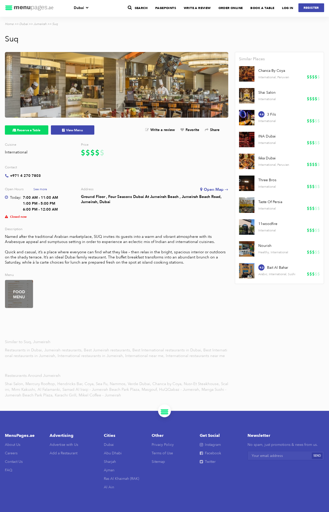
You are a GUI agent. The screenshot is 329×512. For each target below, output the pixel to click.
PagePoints (165, 8)
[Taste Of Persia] (246, 205)
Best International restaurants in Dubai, (167, 350)
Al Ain (109, 487)
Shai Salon (267, 92)
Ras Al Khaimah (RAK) (121, 478)
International (16, 152)
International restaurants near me (195, 355)
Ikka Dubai (267, 158)
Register (311, 8)
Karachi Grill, (66, 395)
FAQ (8, 470)
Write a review (162, 129)
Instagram (213, 444)
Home (9, 24)
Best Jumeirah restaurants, (108, 350)
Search (141, 8)
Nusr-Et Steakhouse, (202, 383)
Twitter (210, 461)
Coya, (90, 383)
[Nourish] (246, 249)
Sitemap (158, 461)
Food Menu (19, 294)
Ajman (109, 470)
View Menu (74, 130)
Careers (11, 453)
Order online (230, 8)
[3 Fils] (246, 117)
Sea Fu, (102, 383)
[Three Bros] (246, 183)
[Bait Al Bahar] (246, 271)
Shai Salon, (14, 383)
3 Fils (271, 114)
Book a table (262, 8)
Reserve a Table (28, 130)
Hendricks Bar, (70, 383)
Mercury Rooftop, (40, 383)
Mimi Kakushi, (24, 389)
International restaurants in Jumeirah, (91, 355)
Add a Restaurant (63, 453)
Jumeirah (40, 24)
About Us (12, 444)
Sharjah (110, 461)
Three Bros (267, 180)
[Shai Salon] (246, 95)
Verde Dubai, (139, 383)
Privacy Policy (163, 444)
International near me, (145, 355)
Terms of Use (162, 453)
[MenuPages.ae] (29, 8)
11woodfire (267, 223)
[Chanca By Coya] (246, 74)
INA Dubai (267, 136)
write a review (197, 8)
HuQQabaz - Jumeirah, (179, 389)
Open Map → (216, 189)
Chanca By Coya (271, 70)
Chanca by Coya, (167, 383)
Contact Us (14, 461)
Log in (287, 8)
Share (215, 129)
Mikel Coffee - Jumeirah (100, 395)
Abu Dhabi (113, 453)
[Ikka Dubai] (246, 161)
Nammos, (118, 383)
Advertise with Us (64, 444)
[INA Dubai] (246, 139)
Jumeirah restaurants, (64, 350)
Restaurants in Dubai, (24, 350)
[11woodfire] (246, 227)
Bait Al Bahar (277, 267)
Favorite (192, 129)
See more (40, 189)
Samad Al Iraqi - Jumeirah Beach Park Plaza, (101, 389)
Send (317, 456)
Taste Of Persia (270, 201)
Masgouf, (150, 389)
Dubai (79, 7)
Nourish (264, 245)
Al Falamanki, (49, 389)
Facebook (213, 453)
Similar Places (252, 59)
